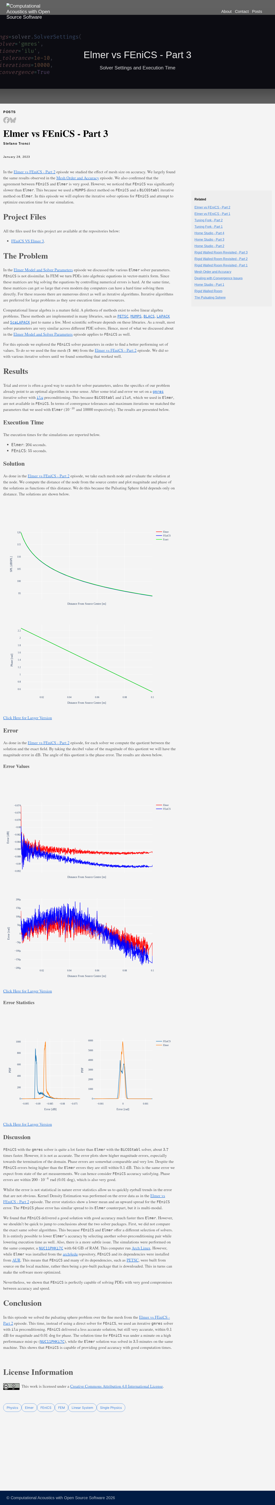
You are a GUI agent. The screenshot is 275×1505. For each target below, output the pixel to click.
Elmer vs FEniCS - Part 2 (34, 171)
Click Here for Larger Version (27, 717)
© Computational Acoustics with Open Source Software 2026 (60, 1498)
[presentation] (70, 409)
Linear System (82, 1408)
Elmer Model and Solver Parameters (43, 269)
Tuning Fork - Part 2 (208, 220)
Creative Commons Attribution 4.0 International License (116, 1386)
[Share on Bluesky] (13, 120)
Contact (242, 11)
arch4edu (70, 1254)
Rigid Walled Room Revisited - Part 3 (221, 252)
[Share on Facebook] (6, 120)
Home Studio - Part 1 (209, 284)
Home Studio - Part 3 (209, 239)
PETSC (133, 1260)
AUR (16, 1260)
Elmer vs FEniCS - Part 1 (212, 214)
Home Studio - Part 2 (209, 246)
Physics (12, 1408)
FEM (61, 1408)
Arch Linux (141, 1248)
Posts (257, 11)
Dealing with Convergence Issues (218, 278)
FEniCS (45, 1408)
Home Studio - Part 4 (209, 233)
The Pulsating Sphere (210, 297)
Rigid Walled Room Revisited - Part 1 (221, 265)
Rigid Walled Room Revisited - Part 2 (221, 259)
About (226, 11)
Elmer (29, 1408)
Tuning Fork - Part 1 (208, 226)
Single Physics (111, 1408)
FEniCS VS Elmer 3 (27, 241)
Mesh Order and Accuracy (77, 178)
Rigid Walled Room (208, 291)
